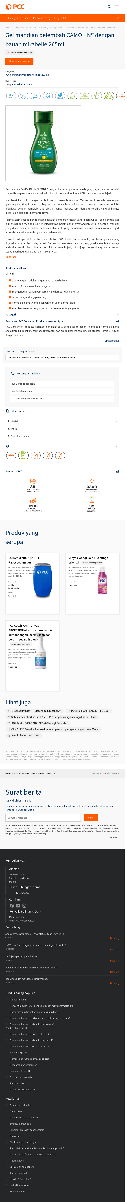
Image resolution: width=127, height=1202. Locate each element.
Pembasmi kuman (19, 999)
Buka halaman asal (46, 773)
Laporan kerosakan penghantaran (27, 1129)
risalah (14, 421)
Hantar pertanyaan (19, 61)
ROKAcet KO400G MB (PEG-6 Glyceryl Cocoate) (39, 723)
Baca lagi (10, 257)
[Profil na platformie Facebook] (11, 905)
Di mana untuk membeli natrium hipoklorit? (31, 1040)
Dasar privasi (16, 1111)
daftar (91, 817)
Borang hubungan (25, 383)
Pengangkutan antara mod (23, 1065)
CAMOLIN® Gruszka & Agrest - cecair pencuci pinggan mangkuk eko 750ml (55, 729)
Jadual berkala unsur (20, 1185)
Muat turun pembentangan (23, 1142)
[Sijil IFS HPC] (11, 96)
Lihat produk (112, 341)
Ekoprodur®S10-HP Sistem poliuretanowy (36, 711)
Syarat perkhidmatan (20, 1105)
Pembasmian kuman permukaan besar (29, 1058)
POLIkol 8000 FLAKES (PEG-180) (90, 711)
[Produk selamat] (23, 96)
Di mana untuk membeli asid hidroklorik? (30, 1034)
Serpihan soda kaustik (21, 1077)
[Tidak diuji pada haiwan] (84, 96)
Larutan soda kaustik (20, 1071)
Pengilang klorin (18, 1083)
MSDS (14, 428)
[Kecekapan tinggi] (121, 96)
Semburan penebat (20, 1052)
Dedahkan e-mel (24, 391)
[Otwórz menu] (116, 6)
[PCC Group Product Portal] (15, 7)
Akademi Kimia (17, 1191)
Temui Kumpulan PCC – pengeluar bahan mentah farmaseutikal (42, 1005)
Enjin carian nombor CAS (22, 1166)
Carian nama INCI (18, 1173)
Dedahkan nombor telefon (30, 398)
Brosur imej (15, 1136)
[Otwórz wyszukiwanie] (109, 6)
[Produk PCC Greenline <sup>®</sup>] (72, 96)
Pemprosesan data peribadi (24, 1117)
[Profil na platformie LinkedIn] (17, 905)
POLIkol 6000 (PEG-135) (25, 735)
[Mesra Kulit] (48, 96)
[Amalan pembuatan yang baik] (11, 456)
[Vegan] (60, 96)
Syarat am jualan (20, 436)
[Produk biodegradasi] (97, 96)
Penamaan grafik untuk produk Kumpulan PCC (33, 1154)
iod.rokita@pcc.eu (25, 920)
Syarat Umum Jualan (20, 1123)
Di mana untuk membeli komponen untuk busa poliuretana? (40, 1018)
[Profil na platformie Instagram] (24, 905)
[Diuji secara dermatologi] (36, 96)
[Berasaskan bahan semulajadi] (109, 96)
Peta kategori (17, 1160)
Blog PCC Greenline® (20, 1179)
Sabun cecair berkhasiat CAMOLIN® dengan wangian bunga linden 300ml (53, 717)
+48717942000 (22, 892)
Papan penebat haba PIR (22, 1089)
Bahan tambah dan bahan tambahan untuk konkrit (35, 1012)
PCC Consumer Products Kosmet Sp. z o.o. (27, 74)
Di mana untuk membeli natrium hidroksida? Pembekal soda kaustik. (29, 1026)
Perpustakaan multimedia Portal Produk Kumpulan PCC (38, 1148)
